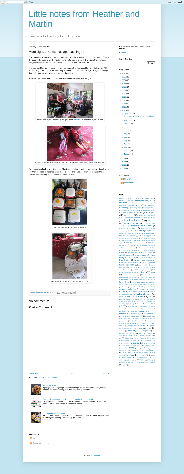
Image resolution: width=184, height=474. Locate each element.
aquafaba (130, 200)
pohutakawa (123, 321)
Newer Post (34, 373)
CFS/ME (151, 212)
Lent (123, 292)
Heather (127, 179)
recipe (148, 328)
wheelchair (143, 362)
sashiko (132, 336)
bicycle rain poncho (126, 205)
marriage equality (125, 304)
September (128, 127)
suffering (131, 348)
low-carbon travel (135, 296)
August (127, 131)
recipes (121, 331)
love (151, 291)
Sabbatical (122, 335)
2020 (124, 94)
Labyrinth (76, 120)
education (125, 250)
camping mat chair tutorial (146, 210)
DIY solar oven (127, 240)
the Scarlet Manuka (131, 183)
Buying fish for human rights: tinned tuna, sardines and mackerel (68, 399)
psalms (142, 325)
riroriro (132, 333)
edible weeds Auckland (127, 248)
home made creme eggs (131, 275)
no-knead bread (149, 313)
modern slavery (145, 311)
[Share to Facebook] (71, 292)
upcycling (142, 355)
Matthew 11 (138, 304)
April (126, 144)
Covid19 (140, 231)
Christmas (151, 221)
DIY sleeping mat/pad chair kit (54, 413)
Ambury (138, 198)
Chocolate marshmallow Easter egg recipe (140, 217)
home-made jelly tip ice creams (136, 284)
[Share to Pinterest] (74, 292)
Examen (142, 257)
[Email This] (63, 292)
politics (135, 323)
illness (124, 287)
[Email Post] (58, 292)
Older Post (106, 373)
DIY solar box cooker (148, 238)
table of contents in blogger (139, 352)
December (128, 113)
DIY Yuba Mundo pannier (135, 243)
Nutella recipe (126, 316)
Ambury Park (148, 198)
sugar (140, 348)
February (127, 151)
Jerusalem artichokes (127, 289)
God (127, 267)
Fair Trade (124, 260)
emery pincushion (147, 250)
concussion (132, 228)
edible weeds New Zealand (146, 248)
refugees (145, 331)
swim (124, 352)
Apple (121, 200)
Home (70, 373)
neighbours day (135, 314)
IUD (151, 287)
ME (120, 306)
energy (121, 252)
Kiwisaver (152, 289)
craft (149, 230)
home (153, 272)
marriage (150, 301)
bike (137, 205)
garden (131, 265)
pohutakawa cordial (137, 321)
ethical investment (125, 255)
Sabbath (149, 333)
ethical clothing (146, 252)
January (127, 154)
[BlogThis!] (66, 292)
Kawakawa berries (50, 385)
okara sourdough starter (144, 318)
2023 (124, 84)
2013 (124, 162)
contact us (125, 52)
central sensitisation (128, 212)
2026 (124, 73)
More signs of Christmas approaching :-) (139, 116)
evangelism (133, 257)
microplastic (123, 311)
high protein (145, 270)
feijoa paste (123, 262)
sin (120, 338)
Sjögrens (128, 338)
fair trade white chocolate (143, 260)
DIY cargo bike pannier (127, 235)
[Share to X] (68, 292)
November (128, 121)
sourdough (136, 345)
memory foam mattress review (129, 309)
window (152, 362)
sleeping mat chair (140, 338)
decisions (137, 233)
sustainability (150, 350)
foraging (144, 262)
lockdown (143, 291)
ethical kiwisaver (140, 255)
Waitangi (150, 360)
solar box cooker (149, 343)
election (134, 250)
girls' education (143, 265)
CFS (140, 212)
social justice (133, 343)
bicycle (122, 203)
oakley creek (137, 316)
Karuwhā (143, 289)
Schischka (142, 335)
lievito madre (133, 291)
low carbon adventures (143, 294)
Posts (34, 439)
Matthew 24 (149, 304)
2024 (124, 80)
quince (140, 328)
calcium (152, 205)
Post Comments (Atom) (48, 378)
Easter (130, 245)
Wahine (141, 360)
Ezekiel (150, 257)
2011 (124, 168)
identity (153, 284)
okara (147, 316)
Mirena (133, 311)
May (126, 141)
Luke (150, 296)
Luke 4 (139, 299)
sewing (150, 335)
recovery (132, 330)
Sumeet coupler (136, 350)
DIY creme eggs (144, 235)
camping (124, 208)
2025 (124, 77)
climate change (130, 223)
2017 (124, 104)
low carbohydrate (125, 294)
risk (140, 333)
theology (130, 355)
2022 (124, 87)
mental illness (148, 309)
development (148, 233)
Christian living (131, 220)
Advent (130, 198)
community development (141, 226)
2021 (124, 90)
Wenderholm (132, 362)
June (126, 137)
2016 (124, 107)
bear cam (140, 200)
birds (145, 205)
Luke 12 (122, 299)
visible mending (131, 360)
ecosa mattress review (145, 245)
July (126, 134)
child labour (128, 215)
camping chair (135, 208)
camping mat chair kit (128, 210)
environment (132, 252)
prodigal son (132, 325)
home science (124, 282)
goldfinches (136, 267)
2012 (124, 165)
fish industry (134, 262)
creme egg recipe (125, 233)
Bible (149, 200)
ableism (121, 198)
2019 (124, 97)
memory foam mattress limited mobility (140, 306)
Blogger (97, 455)
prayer (144, 323)
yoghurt (124, 365)
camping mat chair (149, 208)
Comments (36, 443)
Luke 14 (131, 299)
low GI (121, 296)
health (136, 270)
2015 (124, 110)
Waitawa (122, 362)
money (122, 314)
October (127, 124)
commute (122, 228)
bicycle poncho (134, 203)
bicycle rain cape (147, 203)
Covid (132, 231)
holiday (142, 272)
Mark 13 (140, 301)
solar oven (125, 345)
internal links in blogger (138, 287)
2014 (124, 158)
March (126, 147)
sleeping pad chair (137, 340)
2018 (124, 100)
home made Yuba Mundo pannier (141, 279)
